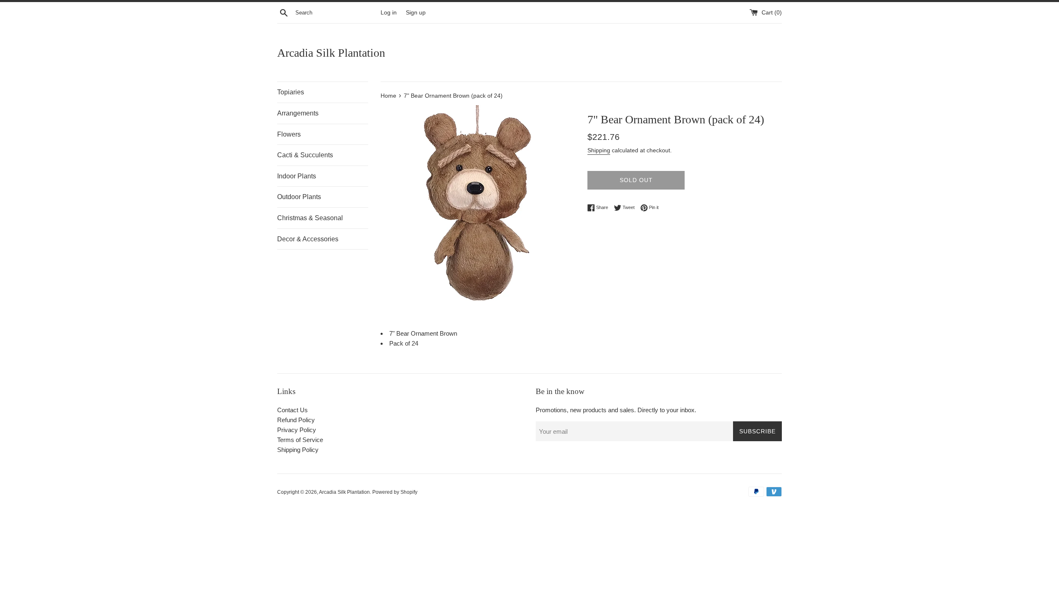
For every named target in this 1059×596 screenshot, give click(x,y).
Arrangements (298, 113)
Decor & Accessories (307, 239)
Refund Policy (296, 419)
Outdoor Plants (299, 196)
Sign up (416, 13)
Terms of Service (300, 439)
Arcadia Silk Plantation (331, 52)
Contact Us (292, 409)
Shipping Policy (298, 449)
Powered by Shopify (394, 492)
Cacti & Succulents (305, 155)
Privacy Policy (296, 429)
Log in (389, 13)
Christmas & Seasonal (310, 217)
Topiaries (290, 92)
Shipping (598, 150)
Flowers (289, 134)
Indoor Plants (296, 176)
